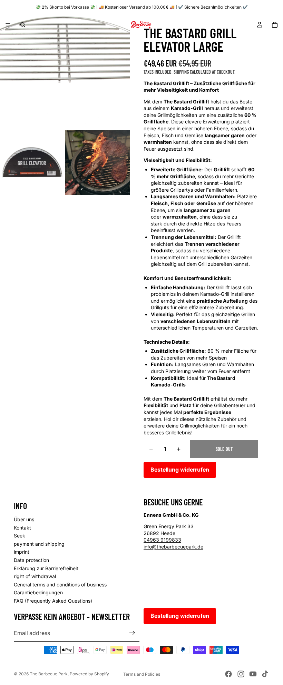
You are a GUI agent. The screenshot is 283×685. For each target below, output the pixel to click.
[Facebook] (228, 674)
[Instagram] (241, 674)
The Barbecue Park (49, 673)
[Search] (22, 24)
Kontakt (22, 528)
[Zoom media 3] (97, 162)
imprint (21, 552)
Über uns (24, 519)
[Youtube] (253, 674)
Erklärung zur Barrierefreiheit (46, 568)
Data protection (31, 560)
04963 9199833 (162, 540)
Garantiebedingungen (38, 593)
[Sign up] (132, 633)
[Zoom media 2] (32, 162)
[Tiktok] (265, 674)
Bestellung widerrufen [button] (179, 469)
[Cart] (274, 24)
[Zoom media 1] (65, 65)
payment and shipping (39, 544)
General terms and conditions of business (60, 584)
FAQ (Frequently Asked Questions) (53, 601)
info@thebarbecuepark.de (173, 547)
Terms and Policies (141, 674)
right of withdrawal (35, 577)
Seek (19, 536)
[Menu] (8, 25)
